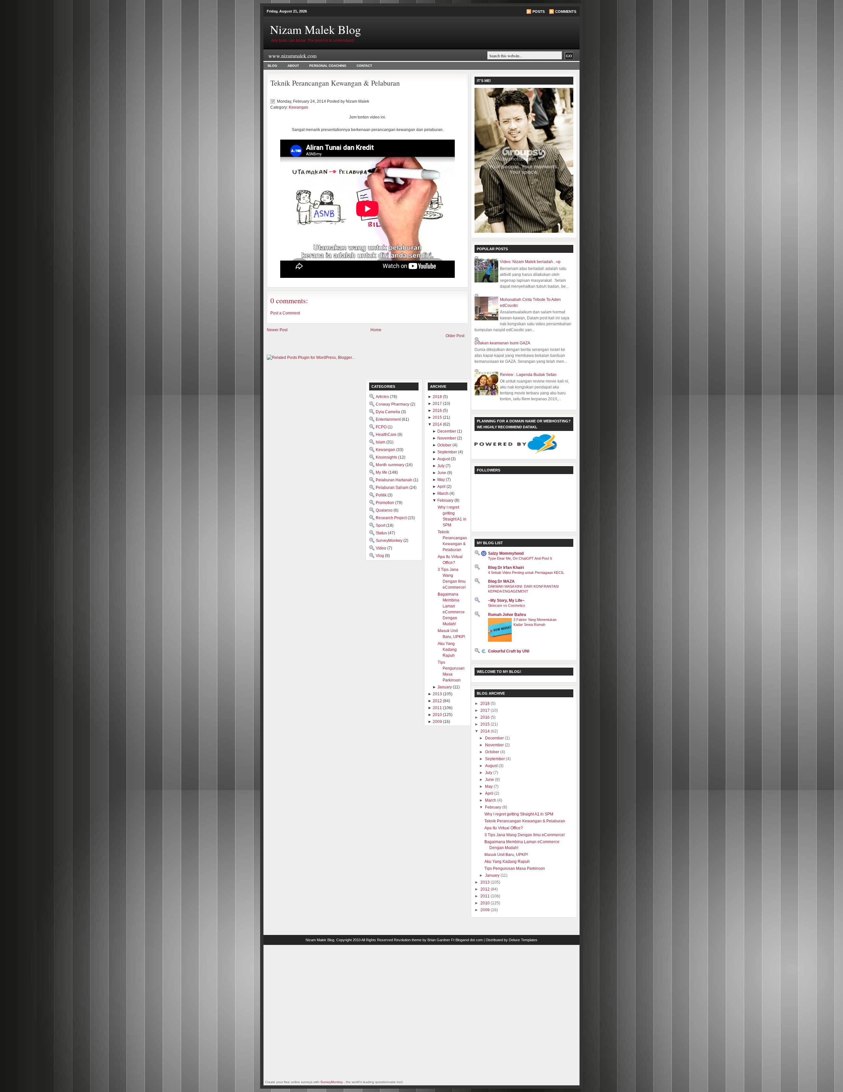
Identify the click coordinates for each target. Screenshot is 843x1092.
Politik (382, 495)
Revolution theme (408, 940)
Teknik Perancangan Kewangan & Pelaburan (335, 83)
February (493, 807)
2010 (485, 903)
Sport (381, 525)
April (489, 793)
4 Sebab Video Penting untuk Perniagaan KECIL (526, 572)
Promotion (385, 502)
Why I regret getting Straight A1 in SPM (518, 814)
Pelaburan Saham (392, 487)
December (495, 738)
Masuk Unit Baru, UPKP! (506, 854)
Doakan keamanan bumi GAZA (502, 343)
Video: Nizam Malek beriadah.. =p (530, 261)
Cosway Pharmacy (393, 404)
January (493, 875)
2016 (485, 717)
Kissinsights (387, 457)
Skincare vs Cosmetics (506, 605)
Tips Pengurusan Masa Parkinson (514, 868)
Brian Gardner (438, 940)
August (492, 765)
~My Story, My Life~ (506, 600)
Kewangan (298, 107)
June (490, 779)
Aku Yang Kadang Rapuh (507, 861)
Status (382, 533)
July (489, 772)
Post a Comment (285, 313)
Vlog (380, 555)
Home (375, 330)
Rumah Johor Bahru (507, 614)
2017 (485, 710)
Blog (272, 65)
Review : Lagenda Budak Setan (528, 374)
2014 (485, 731)
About (293, 65)
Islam (381, 442)
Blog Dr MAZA (501, 581)
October (492, 752)
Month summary (390, 465)
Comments (565, 11)
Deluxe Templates (523, 940)
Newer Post (277, 330)
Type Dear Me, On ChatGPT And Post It (520, 558)
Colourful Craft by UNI (508, 651)
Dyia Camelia (388, 412)
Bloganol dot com (469, 940)
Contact (364, 65)
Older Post (455, 335)
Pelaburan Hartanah (394, 480)
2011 (485, 896)
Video (381, 548)
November (495, 745)
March (491, 800)
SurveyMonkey (389, 540)
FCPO (382, 427)
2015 (485, 724)
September (495, 759)
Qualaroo (385, 510)
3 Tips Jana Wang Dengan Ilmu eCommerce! (524, 835)
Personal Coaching (327, 65)
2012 (485, 889)
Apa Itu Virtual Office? (503, 828)
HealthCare (386, 434)
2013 (485, 882)
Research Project (392, 518)
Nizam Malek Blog (315, 29)
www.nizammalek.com (292, 55)
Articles (383, 396)
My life (382, 472)
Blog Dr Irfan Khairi (506, 567)
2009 (485, 910)
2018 (485, 703)
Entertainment (389, 419)
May (489, 786)
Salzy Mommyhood (506, 553)
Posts (538, 11)
